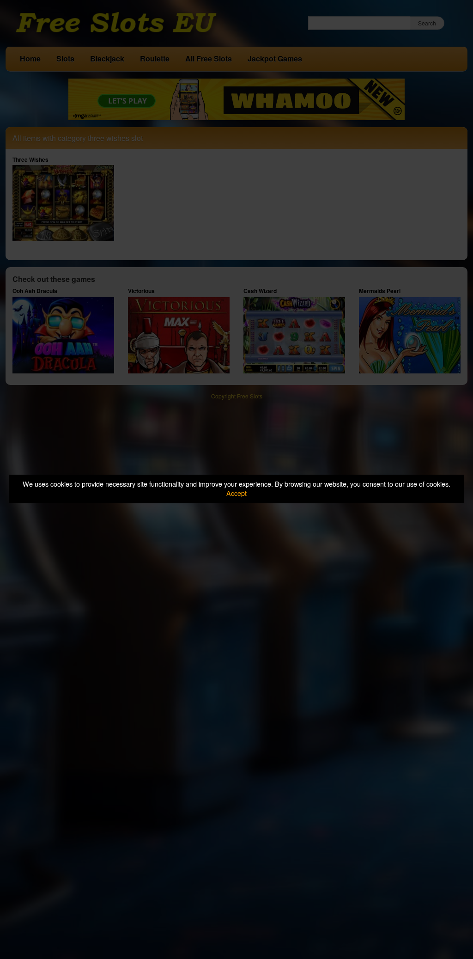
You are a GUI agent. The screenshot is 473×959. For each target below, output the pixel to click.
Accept (236, 493)
